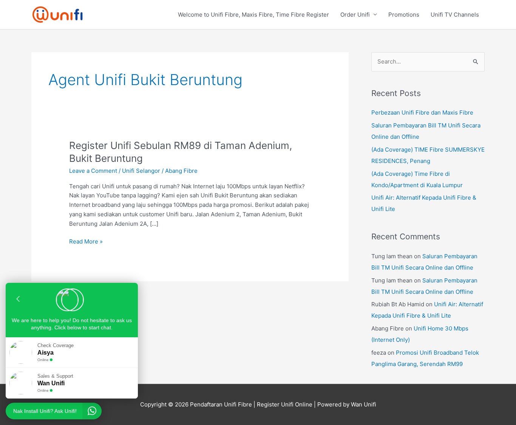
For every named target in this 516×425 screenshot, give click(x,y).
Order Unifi (355, 14)
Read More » (86, 241)
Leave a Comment (93, 170)
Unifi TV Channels (455, 14)
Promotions (403, 14)
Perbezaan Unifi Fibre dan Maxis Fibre (422, 112)
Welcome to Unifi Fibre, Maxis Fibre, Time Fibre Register (253, 14)
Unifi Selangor (141, 170)
